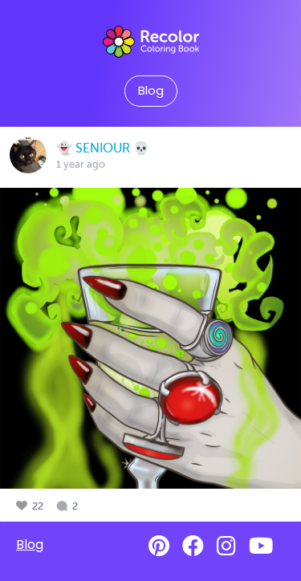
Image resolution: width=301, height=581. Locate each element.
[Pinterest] (158, 546)
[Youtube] (261, 546)
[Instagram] (226, 546)
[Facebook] (193, 546)
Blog (151, 91)
